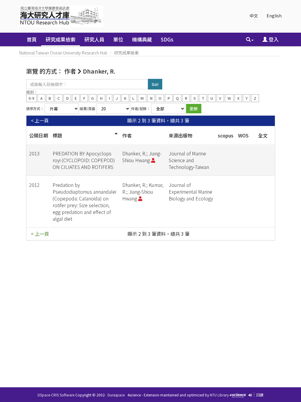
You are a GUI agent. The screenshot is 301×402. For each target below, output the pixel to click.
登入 (273, 39)
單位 (118, 39)
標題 (57, 135)
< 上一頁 (40, 120)
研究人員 (94, 39)
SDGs (167, 39)
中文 (254, 16)
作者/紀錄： (140, 108)
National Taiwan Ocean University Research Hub (63, 53)
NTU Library (219, 394)
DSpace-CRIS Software (56, 394)
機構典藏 (142, 39)
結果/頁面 (87, 108)
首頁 (32, 39)
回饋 (259, 394)
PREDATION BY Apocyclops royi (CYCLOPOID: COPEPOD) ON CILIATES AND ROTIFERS (84, 160)
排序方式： (35, 108)
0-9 (31, 98)
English (274, 16)
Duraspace (116, 394)
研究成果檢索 (61, 39)
